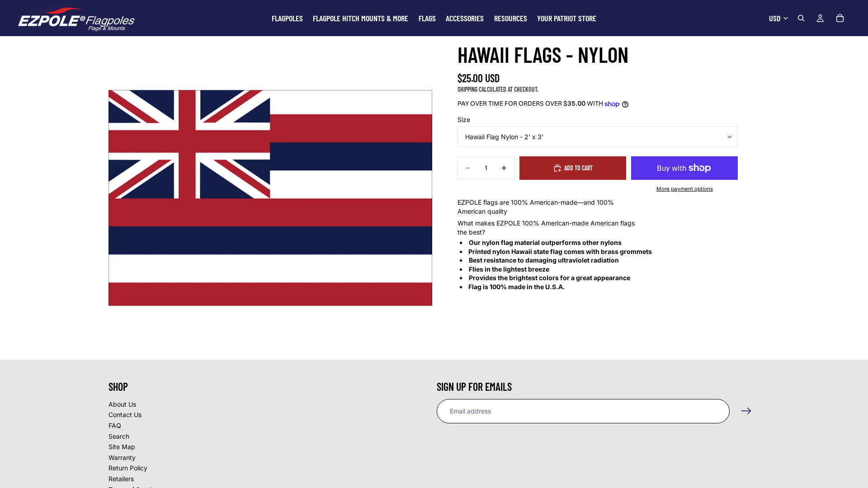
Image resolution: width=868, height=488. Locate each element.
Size (464, 119)
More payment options (684, 189)
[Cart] (840, 18)
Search (118, 436)
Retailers (121, 479)
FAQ (114, 425)
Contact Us (125, 415)
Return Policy (127, 468)
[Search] (801, 18)
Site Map (121, 447)
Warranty (122, 457)
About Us (122, 404)
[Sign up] (746, 411)
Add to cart (578, 168)
